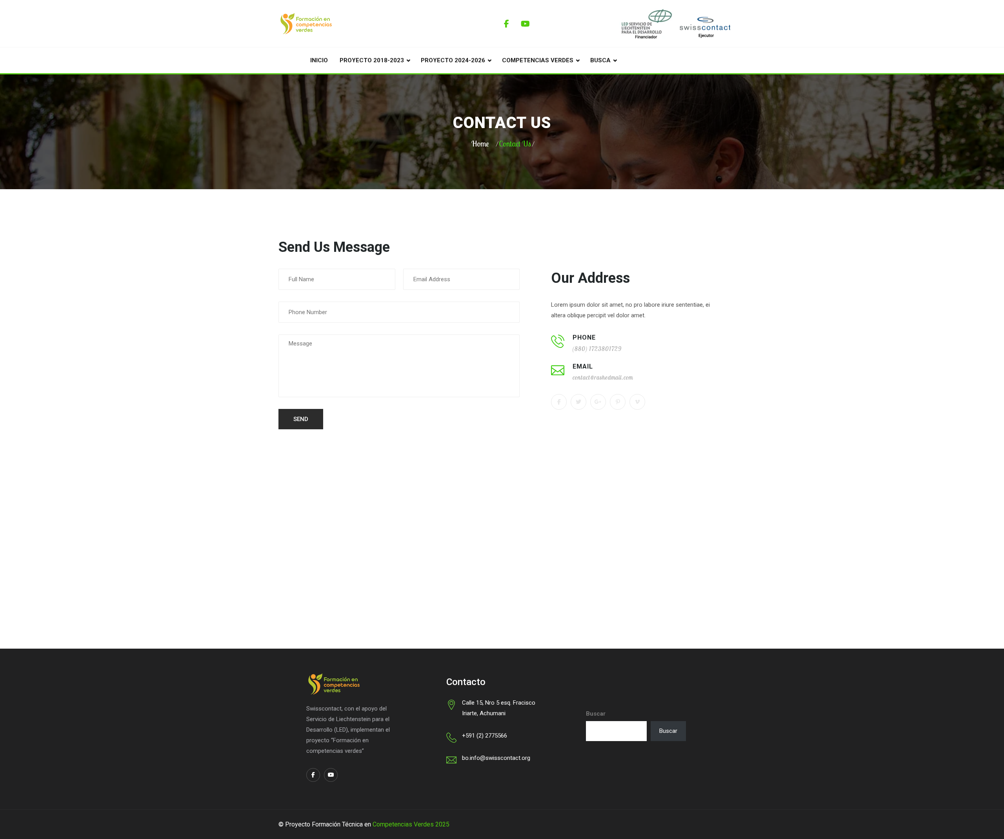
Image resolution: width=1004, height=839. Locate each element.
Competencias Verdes (537, 60)
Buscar (596, 713)
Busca (600, 60)
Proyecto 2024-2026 (453, 60)
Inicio (319, 60)
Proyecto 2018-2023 (372, 60)
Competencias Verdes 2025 (411, 824)
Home (480, 143)
